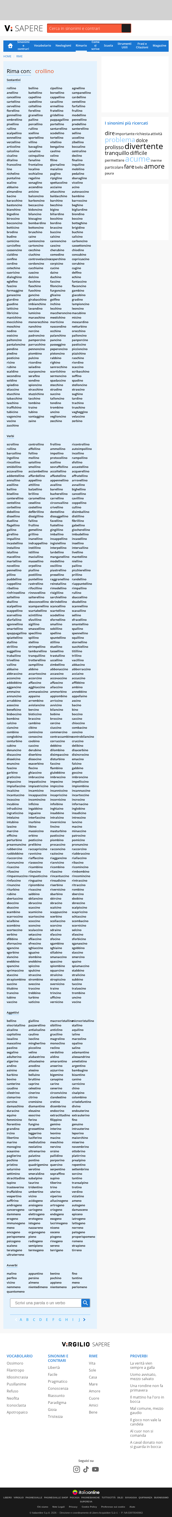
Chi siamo (42, 1507)
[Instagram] (76, 1469)
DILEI (120, 1498)
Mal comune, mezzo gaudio (146, 1410)
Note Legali (58, 1507)
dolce (142, 140)
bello (139, 167)
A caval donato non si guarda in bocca (146, 1444)
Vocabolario (42, 45)
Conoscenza (58, 1388)
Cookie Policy (89, 1507)
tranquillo (117, 152)
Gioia (52, 1409)
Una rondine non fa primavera (146, 1387)
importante (125, 133)
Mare (93, 1384)
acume (137, 158)
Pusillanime (16, 1384)
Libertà (54, 1367)
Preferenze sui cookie (113, 1507)
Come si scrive (95, 45)
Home (10, 46)
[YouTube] (95, 1469)
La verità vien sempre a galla (142, 1365)
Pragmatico (57, 1381)
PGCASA (75, 1498)
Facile (52, 1374)
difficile (138, 152)
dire (110, 133)
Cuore (94, 1398)
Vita (92, 1363)
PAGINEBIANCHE (90, 1498)
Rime (19, 56)
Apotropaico (17, 1412)
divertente (144, 146)
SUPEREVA (86, 1502)
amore (154, 166)
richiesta (142, 133)
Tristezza (55, 1416)
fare (129, 166)
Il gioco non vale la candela (145, 1422)
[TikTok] (86, 1469)
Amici (93, 1405)
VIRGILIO (19, 1498)
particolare (114, 167)
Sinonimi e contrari (23, 45)
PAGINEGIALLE (34, 1498)
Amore (94, 1391)
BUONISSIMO (161, 1498)
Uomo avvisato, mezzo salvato (143, 1376)
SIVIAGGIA (131, 1498)
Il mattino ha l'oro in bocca (147, 1399)
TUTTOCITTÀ (109, 1498)
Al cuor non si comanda (141, 1433)
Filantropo (15, 1370)
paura (109, 173)
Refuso (12, 1391)
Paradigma (57, 1402)
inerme (156, 160)
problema (120, 139)
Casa (93, 1377)
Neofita (13, 1398)
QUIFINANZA (145, 1498)
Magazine (159, 45)
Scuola (108, 45)
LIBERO (7, 1498)
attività (156, 133)
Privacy (73, 1507)
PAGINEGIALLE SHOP (56, 1498)
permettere (114, 160)
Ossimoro (15, 1363)
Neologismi (63, 45)
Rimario (81, 45)
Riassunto (56, 1395)
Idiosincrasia (17, 1377)
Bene (93, 1412)
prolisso (114, 147)
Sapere (29, 28)
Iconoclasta (16, 1405)
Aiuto (132, 1507)
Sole (92, 1370)
